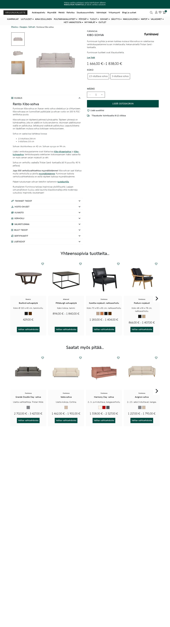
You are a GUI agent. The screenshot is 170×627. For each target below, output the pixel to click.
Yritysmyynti (114, 12)
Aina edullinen (43, 19)
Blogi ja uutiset (129, 12)
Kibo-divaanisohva (62, 151)
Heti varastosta (72, 22)
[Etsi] (151, 12)
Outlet (102, 22)
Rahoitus (71, 12)
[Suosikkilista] (160, 12)
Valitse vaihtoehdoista (28, 329)
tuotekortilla (63, 182)
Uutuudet (26, 19)
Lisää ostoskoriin (122, 104)
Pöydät (83, 19)
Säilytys (115, 19)
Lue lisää (91, 57)
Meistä (61, 12)
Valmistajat (101, 12)
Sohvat (104, 19)
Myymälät (51, 12)
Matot (144, 19)
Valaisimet (156, 19)
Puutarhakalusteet (65, 19)
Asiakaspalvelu (38, 12)
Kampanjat (13, 19)
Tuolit (93, 19)
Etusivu (14, 27)
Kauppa (23, 27)
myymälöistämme (47, 174)
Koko (90, 70)
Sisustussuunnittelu (85, 12)
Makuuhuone (130, 19)
